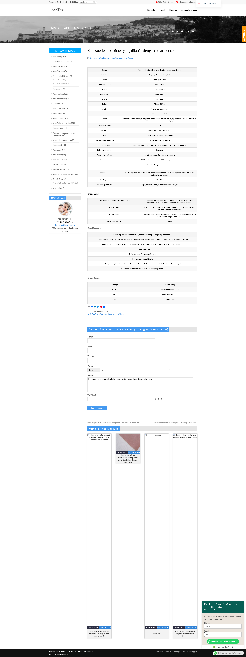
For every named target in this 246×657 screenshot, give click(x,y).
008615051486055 (165, 2)
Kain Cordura (58, 71)
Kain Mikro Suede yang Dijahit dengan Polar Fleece (175, 423)
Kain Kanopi (58, 56)
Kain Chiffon (58, 66)
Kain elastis (58, 145)
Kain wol (156, 633)
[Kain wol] (157, 435)
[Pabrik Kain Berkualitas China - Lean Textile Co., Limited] (56, 12)
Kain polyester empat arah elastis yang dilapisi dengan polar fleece (99, 633)
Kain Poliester (60, 84)
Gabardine (57, 89)
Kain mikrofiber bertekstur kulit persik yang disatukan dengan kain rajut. (128, 459)
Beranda (151, 10)
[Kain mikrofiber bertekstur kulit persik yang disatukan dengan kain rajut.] (128, 450)
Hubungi (173, 10)
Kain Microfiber (59, 99)
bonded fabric (118, 314)
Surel (206, 631)
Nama (207, 623)
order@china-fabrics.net (187, 2)
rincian (93, 627)
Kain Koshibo (58, 94)
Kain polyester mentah (62, 140)
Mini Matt (57, 103)
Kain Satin (57, 150)
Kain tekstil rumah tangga (63, 174)
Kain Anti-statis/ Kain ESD (64, 183)
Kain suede (57, 155)
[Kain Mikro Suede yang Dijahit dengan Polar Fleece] (185, 437)
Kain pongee (58, 128)
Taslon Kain (58, 164)
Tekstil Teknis (58, 179)
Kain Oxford (58, 118)
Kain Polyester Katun (62, 123)
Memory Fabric (59, 108)
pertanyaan (105, 627)
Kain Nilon (58, 80)
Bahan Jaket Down (60, 76)
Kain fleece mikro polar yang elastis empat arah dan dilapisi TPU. (113, 423)
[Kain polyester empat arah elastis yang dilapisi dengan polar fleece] (99, 439)
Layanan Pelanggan (189, 10)
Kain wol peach (59, 169)
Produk (162, 10)
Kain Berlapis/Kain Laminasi (186, 31)
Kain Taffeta (58, 159)
